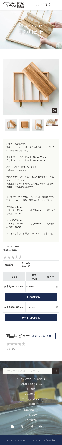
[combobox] (27, 371)
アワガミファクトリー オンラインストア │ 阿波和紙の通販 (34, 440)
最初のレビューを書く (42, 336)
